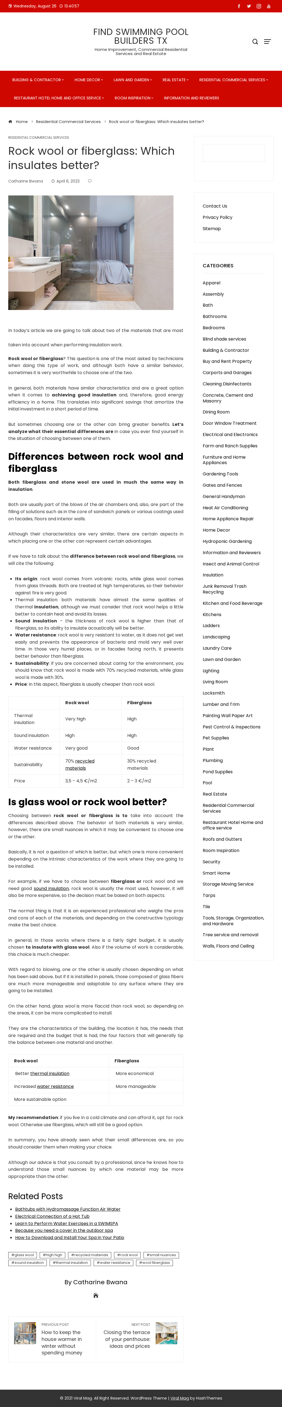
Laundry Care (217, 648)
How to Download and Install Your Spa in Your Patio (69, 1237)
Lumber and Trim (221, 704)
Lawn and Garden (131, 80)
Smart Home (216, 873)
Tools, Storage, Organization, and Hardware (233, 921)
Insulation (213, 575)
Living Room (215, 682)
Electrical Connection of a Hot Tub (52, 1216)
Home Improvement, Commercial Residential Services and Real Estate (141, 51)
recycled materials (91, 1255)
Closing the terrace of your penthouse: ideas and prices (127, 1335)
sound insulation (51, 888)
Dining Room (216, 412)
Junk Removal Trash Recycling (224, 589)
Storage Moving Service (228, 884)
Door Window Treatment (230, 423)
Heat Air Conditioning (225, 508)
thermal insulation (49, 1073)
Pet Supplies (216, 738)
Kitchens (212, 614)
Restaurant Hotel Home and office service (57, 98)
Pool (207, 783)
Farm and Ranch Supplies (230, 446)
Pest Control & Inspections (232, 727)
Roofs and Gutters (222, 839)
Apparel (211, 283)
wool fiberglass (156, 1262)
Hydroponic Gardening (227, 541)
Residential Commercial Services (232, 80)
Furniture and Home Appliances (224, 460)
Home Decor (87, 80)
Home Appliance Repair (228, 519)
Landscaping (216, 637)
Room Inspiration (132, 98)
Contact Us (215, 206)
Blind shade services (224, 339)
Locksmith (214, 693)
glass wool (24, 1255)
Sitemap (212, 228)
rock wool (129, 1255)
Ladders (211, 625)
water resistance (55, 1086)
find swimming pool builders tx (141, 36)
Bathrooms (215, 316)
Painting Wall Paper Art (228, 715)
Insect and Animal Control (231, 564)
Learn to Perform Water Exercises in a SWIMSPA (66, 1223)
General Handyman (224, 496)
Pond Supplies (218, 772)
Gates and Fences (222, 485)
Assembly (213, 294)
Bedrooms (214, 328)
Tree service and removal (230, 935)
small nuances (163, 1255)
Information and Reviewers (191, 98)
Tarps (209, 895)
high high (54, 1255)
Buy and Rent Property (227, 361)
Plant (208, 749)
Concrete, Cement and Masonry (228, 398)
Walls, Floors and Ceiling (228, 946)
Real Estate (174, 80)
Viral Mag (179, 1398)
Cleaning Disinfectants (227, 384)
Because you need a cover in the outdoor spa (64, 1230)
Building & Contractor (36, 80)
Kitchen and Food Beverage (232, 603)
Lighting (211, 671)
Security (211, 862)
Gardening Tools (220, 474)
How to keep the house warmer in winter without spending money (62, 1339)
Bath (208, 305)
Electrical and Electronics (230, 434)
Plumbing (213, 760)
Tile (206, 906)
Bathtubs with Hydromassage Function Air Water (68, 1209)
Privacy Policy (217, 217)
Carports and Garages (227, 372)
